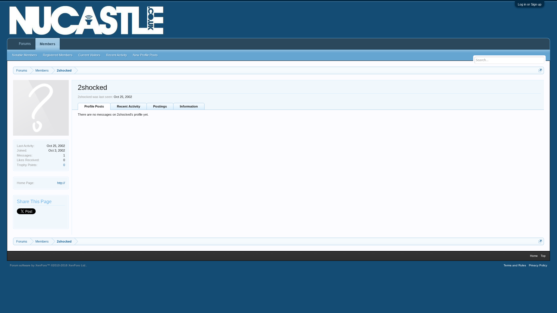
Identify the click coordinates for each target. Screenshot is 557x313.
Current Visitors (89, 55)
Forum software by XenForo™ (48, 265)
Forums (25, 44)
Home (534, 255)
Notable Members (24, 55)
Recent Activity (128, 106)
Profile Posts (94, 106)
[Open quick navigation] (540, 70)
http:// (61, 183)
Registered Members (58, 55)
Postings (160, 106)
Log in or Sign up (529, 4)
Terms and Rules (515, 265)
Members (47, 44)
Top (543, 255)
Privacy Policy (538, 265)
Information (189, 106)
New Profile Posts (145, 55)
